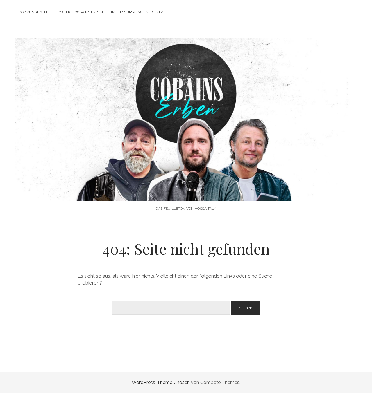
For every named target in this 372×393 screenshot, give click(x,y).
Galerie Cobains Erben (81, 12)
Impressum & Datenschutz (137, 12)
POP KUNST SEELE (34, 12)
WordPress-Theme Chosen (161, 382)
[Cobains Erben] (185, 193)
